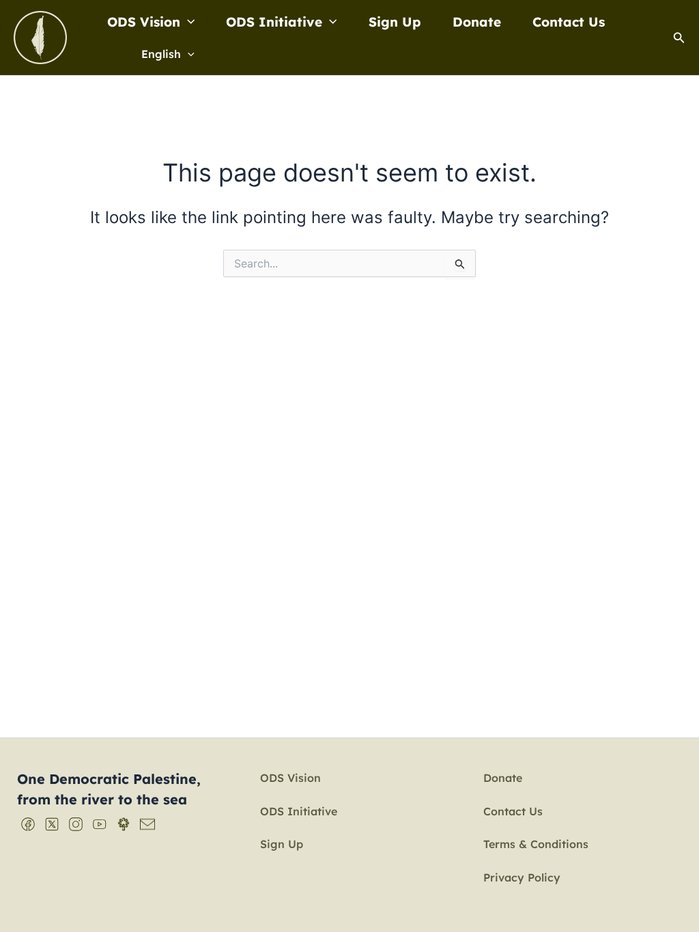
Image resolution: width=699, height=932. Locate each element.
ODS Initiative (274, 22)
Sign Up (395, 22)
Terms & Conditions (535, 844)
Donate (477, 22)
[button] (187, 22)
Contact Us (568, 22)
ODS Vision (143, 22)
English (161, 54)
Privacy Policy (521, 877)
